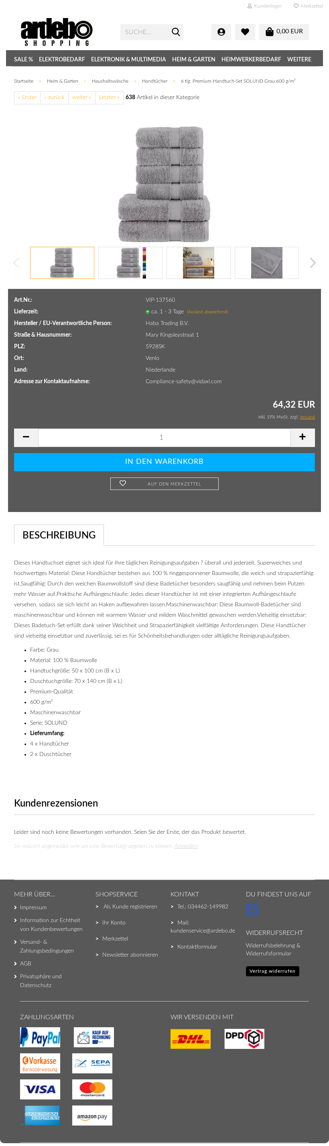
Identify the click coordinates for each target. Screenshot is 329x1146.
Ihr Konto (114, 923)
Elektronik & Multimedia (128, 60)
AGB (25, 964)
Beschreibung (58, 535)
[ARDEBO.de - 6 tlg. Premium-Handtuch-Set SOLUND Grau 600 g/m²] (164, 184)
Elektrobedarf (62, 60)
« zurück (54, 97)
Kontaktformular (197, 947)
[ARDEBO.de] (64, 32)
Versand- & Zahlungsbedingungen (47, 946)
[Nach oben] (22, 1124)
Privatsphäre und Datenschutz (41, 981)
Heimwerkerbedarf (251, 60)
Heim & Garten (193, 60)
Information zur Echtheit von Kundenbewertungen (51, 925)
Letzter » (109, 97)
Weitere (299, 60)
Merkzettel (311, 6)
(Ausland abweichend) (207, 312)
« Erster (27, 97)
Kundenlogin (267, 6)
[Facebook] (253, 914)
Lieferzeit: (26, 312)
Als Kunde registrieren (130, 907)
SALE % (23, 60)
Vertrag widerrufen (273, 971)
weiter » (81, 97)
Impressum (33, 907)
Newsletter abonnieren (130, 955)
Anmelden (186, 846)
